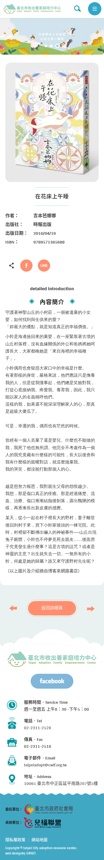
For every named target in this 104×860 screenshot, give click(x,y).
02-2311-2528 (37, 728)
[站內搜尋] (77, 8)
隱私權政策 (15, 839)
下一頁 (89, 609)
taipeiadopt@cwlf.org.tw (45, 765)
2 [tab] (51, 46)
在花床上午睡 (32, 9)
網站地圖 (39, 839)
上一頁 (14, 608)
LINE (44, 265)
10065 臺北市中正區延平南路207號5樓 (61, 783)
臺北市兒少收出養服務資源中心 (52, 659)
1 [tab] (46, 46)
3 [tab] (57, 46)
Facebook (26, 265)
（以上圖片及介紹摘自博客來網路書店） (43, 571)
